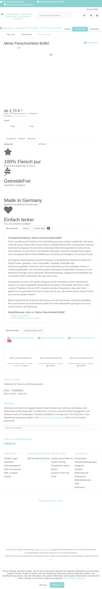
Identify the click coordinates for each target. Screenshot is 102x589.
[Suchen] (68, 15)
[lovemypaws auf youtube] (12, 444)
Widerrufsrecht (81, 473)
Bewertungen (41, 228)
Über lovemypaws (12, 469)
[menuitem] (54, 15)
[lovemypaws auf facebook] (7, 444)
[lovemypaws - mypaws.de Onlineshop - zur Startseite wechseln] (18, 19)
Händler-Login (11, 458)
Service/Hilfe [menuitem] (92, 9)
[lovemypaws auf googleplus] (10, 444)
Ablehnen (43, 585)
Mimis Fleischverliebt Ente (51, 358)
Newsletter (9, 462)
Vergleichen (11, 138)
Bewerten (31, 138)
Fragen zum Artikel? (20, 315)
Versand (78, 469)
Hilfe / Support (10, 473)
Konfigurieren (57, 585)
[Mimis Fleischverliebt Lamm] (81, 346)
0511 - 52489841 (14, 390)
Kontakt (7, 476)
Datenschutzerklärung (74, 578)
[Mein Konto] (91, 15)
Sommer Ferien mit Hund (60, 475)
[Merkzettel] (84, 15)
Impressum (80, 487)
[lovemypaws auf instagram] (5, 444)
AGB (77, 483)
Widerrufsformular (83, 480)
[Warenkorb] (97, 15)
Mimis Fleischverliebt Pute (21, 358)
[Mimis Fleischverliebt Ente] (51, 346)
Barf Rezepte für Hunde (38, 458)
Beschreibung (12, 228)
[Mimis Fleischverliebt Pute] (20, 346)
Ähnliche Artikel (12, 330)
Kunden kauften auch (33, 330)
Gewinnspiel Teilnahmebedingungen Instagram (86, 462)
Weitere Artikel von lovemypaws (25, 318)
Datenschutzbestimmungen (52, 417)
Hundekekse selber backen (60, 467)
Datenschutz (80, 476)
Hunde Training (58, 462)
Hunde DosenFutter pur (62, 458)
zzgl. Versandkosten (19, 116)
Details (26, 228)
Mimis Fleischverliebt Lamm (81, 358)
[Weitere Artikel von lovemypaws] (91, 46)
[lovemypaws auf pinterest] (14, 444)
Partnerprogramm (12, 465)
